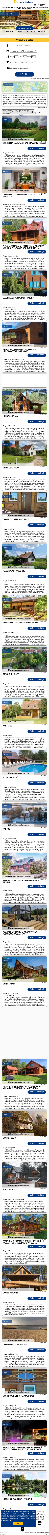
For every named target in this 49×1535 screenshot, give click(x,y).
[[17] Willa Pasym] (24, 969)
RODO (12, 1520)
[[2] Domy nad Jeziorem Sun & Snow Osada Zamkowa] (24, 180)
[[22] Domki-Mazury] (24, 1278)
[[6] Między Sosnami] (24, 401)
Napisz (46, 1534)
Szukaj (24, 74)
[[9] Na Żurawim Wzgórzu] (24, 556)
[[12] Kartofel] (24, 711)
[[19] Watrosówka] (24, 1123)
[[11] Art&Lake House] (24, 659)
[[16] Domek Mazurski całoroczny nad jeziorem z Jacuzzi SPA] (24, 917)
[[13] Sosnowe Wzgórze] (24, 762)
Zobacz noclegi (37, 149)
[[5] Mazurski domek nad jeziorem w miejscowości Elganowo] (24, 334)
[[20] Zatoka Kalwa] (24, 1174)
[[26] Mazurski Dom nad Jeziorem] (24, 1484)
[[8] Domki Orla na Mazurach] (24, 504)
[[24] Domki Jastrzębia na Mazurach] (24, 1381)
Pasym (5, 120)
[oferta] (9, 139)
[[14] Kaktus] (24, 814)
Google (32, 1511)
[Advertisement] (24, 1033)
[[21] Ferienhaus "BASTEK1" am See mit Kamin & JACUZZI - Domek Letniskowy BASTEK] (24, 1226)
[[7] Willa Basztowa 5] (24, 453)
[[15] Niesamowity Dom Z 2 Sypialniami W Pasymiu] (24, 866)
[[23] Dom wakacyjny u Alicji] (24, 1329)
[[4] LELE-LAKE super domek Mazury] (24, 283)
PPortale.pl (3, 1534)
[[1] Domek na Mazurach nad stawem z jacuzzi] (24, 128)
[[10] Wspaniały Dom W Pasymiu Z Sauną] (24, 607)
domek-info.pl (24, 2)
